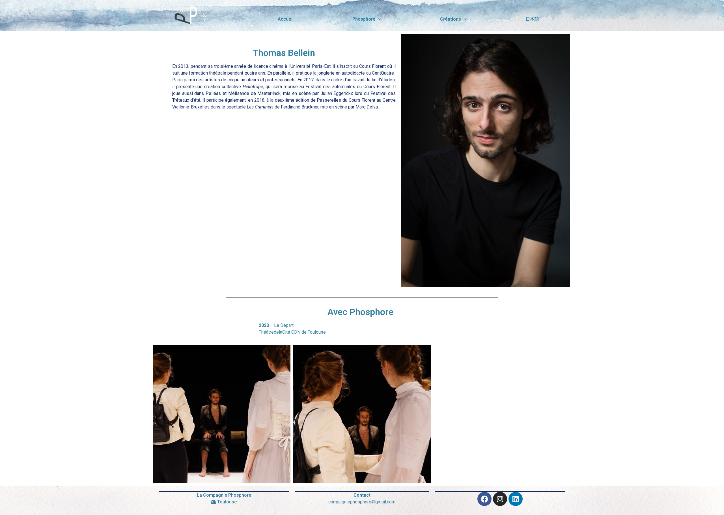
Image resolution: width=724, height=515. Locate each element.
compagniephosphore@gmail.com (361, 502)
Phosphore (364, 19)
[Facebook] (484, 499)
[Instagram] (500, 499)
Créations (450, 19)
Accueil (286, 19)
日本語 (532, 19)
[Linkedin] (515, 499)
